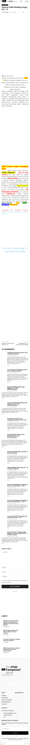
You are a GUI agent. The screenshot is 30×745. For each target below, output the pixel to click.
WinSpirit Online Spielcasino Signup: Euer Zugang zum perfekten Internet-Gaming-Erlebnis (11, 623)
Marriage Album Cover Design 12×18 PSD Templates (22, 344)
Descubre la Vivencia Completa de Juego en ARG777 (11, 640)
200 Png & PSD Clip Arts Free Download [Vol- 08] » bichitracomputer (15, 436)
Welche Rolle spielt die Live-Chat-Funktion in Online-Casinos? (11, 632)
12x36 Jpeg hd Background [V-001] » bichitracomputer (17, 353)
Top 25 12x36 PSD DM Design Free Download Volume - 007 (17, 517)
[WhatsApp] (19, 16)
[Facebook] (8, 16)
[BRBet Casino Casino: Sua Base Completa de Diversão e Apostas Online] (24, 650)
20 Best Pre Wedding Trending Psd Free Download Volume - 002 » (17, 485)
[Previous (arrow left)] (0, 744)
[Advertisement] (15, 59)
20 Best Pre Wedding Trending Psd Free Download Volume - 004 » (17, 501)
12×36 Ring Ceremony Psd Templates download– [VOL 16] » (17, 419)
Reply (8, 365)
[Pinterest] (15, 16)
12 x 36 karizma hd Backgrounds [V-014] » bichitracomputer (17, 370)
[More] (23, 16)
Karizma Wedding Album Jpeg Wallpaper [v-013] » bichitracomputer (15, 388)
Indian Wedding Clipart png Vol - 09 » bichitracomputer (17, 468)
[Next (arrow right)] (2, 744)
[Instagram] (15, 684)
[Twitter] (12, 16)
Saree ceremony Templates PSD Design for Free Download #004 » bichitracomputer (17, 533)
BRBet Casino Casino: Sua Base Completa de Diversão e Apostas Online (11, 649)
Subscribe (15, 733)
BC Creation (6, 12)
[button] (21, 1)
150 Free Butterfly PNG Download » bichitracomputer (17, 452)
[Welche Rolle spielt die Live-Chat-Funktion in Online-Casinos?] (24, 632)
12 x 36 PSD (5, 5)
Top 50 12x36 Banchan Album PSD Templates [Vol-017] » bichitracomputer (17, 404)
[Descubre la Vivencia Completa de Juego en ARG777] (24, 641)
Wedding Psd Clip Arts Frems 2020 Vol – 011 (8, 344)
